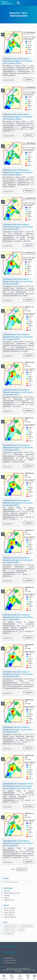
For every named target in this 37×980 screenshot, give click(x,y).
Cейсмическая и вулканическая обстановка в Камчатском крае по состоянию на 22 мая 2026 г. (18, 786)
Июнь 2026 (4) (9, 913)
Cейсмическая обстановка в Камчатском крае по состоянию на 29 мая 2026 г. (18, 729)
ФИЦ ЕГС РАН (9, 900)
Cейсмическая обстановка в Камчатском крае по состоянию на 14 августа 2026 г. (18, 116)
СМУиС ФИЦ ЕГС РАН (12, 893)
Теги (23, 13)
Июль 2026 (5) (9, 910)
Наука (6, 898)
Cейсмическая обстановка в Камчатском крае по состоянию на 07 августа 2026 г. (18, 172)
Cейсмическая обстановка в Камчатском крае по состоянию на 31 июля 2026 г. (18, 226)
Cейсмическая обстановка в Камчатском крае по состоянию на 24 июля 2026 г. (18, 281)
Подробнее (28, 79)
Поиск (6, 878)
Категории (8, 888)
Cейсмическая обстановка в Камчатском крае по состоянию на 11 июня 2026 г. (18, 617)
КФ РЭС (7, 891)
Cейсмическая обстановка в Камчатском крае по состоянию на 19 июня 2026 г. (18, 560)
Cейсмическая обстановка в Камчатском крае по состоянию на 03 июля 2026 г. (18, 447)
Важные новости (11, 926)
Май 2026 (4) (9, 915)
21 (25, 869)
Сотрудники (9, 933)
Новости (14, 13)
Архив (6, 905)
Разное (6, 895)
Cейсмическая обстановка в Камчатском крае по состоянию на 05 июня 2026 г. (18, 674)
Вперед (19, 869)
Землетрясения (18, 15)
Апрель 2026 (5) (10, 917)
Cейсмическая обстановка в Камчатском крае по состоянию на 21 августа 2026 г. (18, 60)
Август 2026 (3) (9, 908)
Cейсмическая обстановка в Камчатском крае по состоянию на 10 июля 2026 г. (18, 392)
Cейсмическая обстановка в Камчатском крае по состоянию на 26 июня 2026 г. (18, 502)
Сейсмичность (10, 930)
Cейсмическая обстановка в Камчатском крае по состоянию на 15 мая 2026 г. (18, 843)
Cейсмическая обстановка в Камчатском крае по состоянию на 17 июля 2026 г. (18, 336)
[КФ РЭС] (3, 34)
